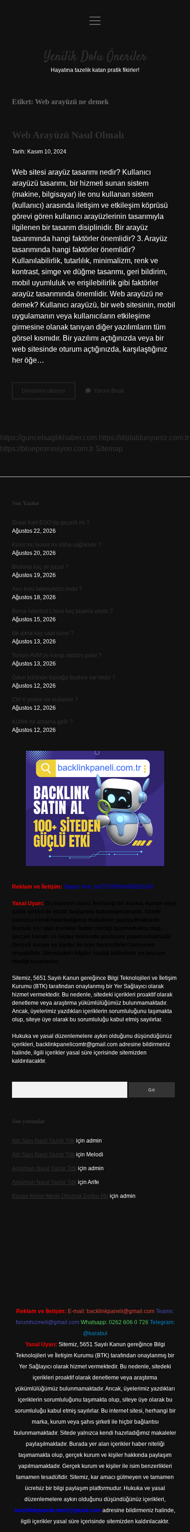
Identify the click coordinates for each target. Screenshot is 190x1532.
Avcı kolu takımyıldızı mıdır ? (47, 589)
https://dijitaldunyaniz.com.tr (144, 438)
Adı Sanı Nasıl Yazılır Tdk (43, 1140)
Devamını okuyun (48, 393)
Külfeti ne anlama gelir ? (42, 722)
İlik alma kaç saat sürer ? (43, 633)
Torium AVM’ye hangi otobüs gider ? (57, 655)
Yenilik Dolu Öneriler (95, 57)
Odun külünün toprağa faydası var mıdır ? (63, 677)
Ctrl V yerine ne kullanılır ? (45, 699)
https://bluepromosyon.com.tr (47, 449)
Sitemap (109, 449)
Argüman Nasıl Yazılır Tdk (44, 1168)
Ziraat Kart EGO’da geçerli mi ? (50, 522)
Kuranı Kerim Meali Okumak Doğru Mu (60, 1196)
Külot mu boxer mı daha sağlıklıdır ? (56, 545)
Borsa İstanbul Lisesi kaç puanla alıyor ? (62, 611)
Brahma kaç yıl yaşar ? (40, 567)
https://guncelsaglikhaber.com (48, 438)
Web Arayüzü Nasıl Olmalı (68, 135)
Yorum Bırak (109, 391)
